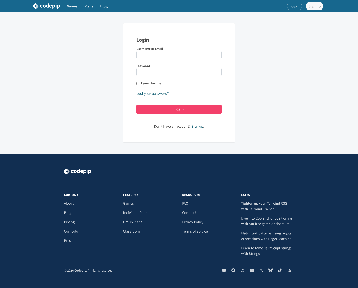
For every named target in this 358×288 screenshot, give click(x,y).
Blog (104, 6)
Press (68, 240)
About (69, 203)
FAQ (185, 203)
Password (143, 66)
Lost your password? (152, 93)
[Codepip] (46, 6)
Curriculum (72, 231)
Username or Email (149, 49)
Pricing (69, 222)
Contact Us (190, 212)
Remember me (151, 83)
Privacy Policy (192, 222)
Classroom (131, 231)
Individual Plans (135, 212)
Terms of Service (195, 231)
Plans (89, 6)
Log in (294, 6)
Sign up (314, 6)
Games (72, 6)
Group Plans (132, 222)
